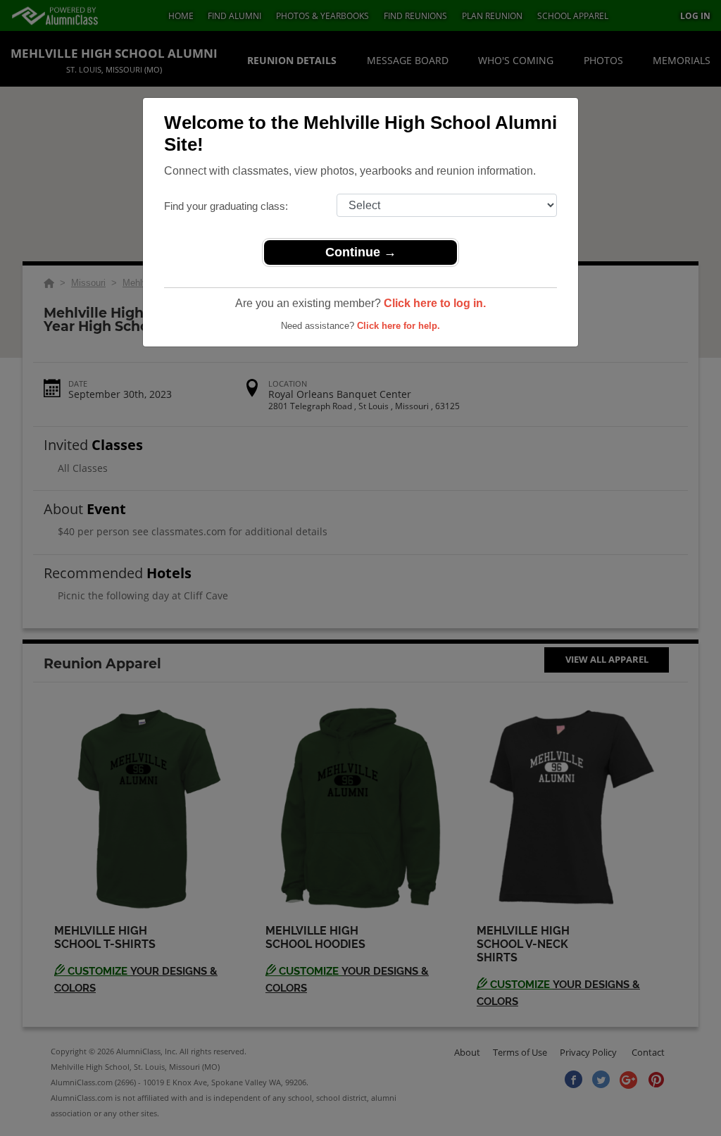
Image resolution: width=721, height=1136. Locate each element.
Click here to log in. (435, 303)
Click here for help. (398, 325)
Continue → (360, 252)
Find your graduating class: (226, 206)
